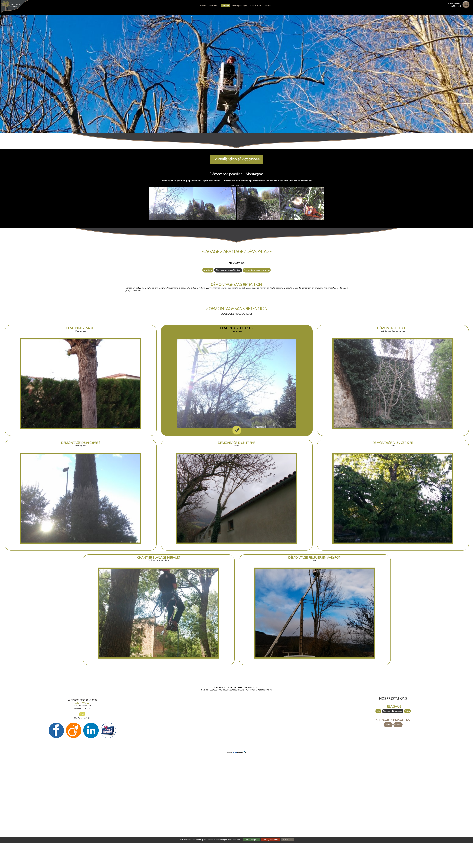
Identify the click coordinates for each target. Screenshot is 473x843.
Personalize (288, 840)
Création (388, 724)
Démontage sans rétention (228, 270)
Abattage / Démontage (392, 711)
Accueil (203, 5)
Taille (378, 711)
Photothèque (255, 5)
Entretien (398, 724)
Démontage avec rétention (257, 270)
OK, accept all (252, 840)
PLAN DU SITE (251, 690)
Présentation (214, 5)
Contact (267, 5)
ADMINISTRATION (265, 690)
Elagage (225, 5)
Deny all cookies (271, 840)
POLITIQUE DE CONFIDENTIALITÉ (231, 690)
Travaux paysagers (239, 5)
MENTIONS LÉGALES (209, 690)
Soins (407, 711)
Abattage (207, 270)
